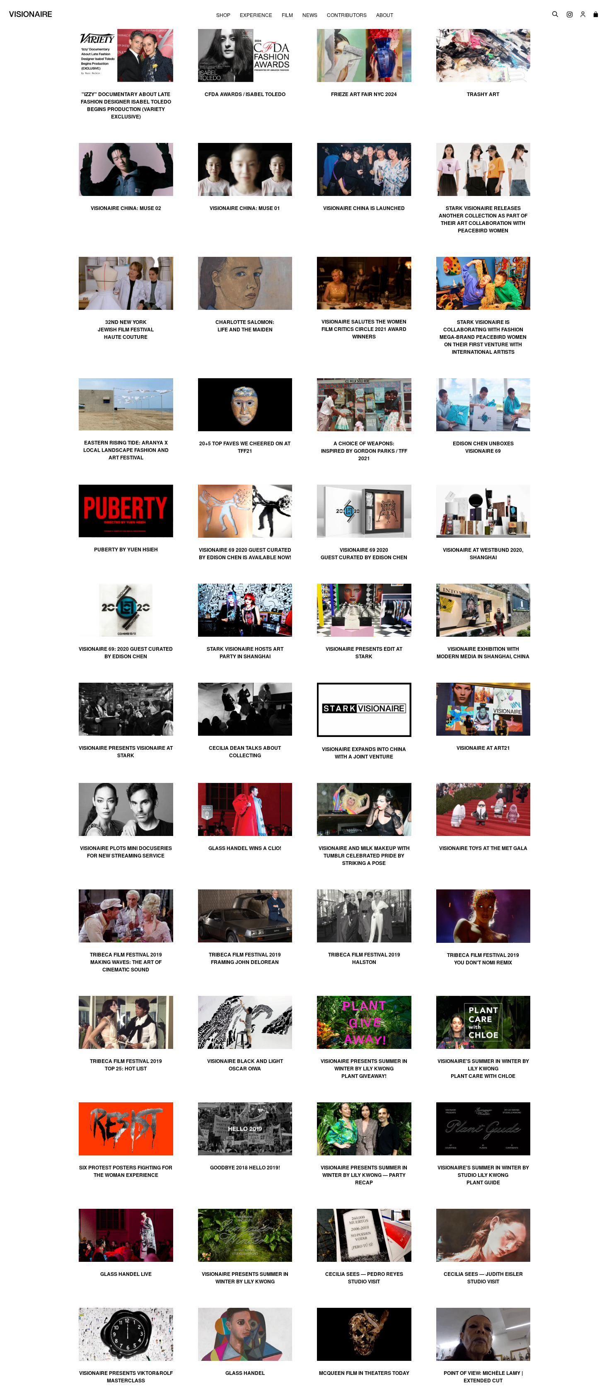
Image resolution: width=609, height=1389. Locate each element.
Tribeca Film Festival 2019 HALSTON (364, 958)
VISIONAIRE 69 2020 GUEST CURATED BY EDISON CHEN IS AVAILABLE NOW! (245, 553)
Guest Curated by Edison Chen (364, 557)
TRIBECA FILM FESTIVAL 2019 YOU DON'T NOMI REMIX (483, 958)
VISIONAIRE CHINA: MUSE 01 (245, 208)
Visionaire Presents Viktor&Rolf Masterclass (126, 1376)
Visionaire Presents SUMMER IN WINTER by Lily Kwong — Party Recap (364, 1175)
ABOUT (384, 14)
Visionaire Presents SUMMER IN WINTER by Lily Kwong (245, 1277)
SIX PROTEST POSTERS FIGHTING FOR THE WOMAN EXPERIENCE (125, 1171)
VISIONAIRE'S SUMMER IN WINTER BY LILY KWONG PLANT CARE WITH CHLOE (483, 1068)
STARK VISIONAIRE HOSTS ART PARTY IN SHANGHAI (245, 652)
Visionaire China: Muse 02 (126, 208)
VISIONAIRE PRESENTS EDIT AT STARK (364, 652)
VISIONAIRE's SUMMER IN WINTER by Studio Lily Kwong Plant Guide (483, 1175)
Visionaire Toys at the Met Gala (483, 848)
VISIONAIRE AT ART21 (483, 747)
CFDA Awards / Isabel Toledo (245, 94)
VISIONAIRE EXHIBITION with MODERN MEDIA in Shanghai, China (483, 652)
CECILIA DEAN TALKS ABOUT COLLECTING (245, 751)
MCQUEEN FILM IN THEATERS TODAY (364, 1373)
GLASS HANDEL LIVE (126, 1274)
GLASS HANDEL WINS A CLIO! (244, 848)
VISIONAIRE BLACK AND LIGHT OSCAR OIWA (245, 1064)
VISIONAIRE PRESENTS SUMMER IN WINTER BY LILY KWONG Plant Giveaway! (364, 1068)
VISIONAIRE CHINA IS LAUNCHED (364, 208)
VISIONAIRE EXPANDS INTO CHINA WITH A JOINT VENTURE (364, 752)
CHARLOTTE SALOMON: (244, 325)
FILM (287, 14)
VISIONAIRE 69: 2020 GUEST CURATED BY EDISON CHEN (126, 652)
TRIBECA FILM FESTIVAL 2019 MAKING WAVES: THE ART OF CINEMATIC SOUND (126, 962)
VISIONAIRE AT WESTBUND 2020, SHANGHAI (483, 553)
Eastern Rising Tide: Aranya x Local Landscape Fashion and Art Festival (126, 450)
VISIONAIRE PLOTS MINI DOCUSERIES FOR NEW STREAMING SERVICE (126, 851)
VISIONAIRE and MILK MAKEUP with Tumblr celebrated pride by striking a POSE (364, 855)
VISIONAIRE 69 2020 (364, 549)
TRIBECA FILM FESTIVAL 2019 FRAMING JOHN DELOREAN (245, 958)
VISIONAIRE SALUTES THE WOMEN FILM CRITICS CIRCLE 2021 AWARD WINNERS (363, 329)
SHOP (223, 14)
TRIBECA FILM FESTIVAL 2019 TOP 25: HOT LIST (126, 1064)
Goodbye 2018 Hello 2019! (245, 1167)
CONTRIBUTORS (347, 14)
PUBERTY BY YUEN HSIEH (126, 549)
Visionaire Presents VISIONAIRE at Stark (126, 751)
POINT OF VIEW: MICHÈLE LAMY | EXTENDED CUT (483, 1376)
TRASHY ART (483, 94)
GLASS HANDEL (245, 1373)
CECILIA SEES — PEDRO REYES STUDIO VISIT (364, 1277)
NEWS (309, 14)
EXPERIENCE (256, 14)
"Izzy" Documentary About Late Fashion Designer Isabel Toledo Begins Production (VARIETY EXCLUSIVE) (126, 105)
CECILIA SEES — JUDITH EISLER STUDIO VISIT (483, 1277)
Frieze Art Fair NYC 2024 (364, 94)
